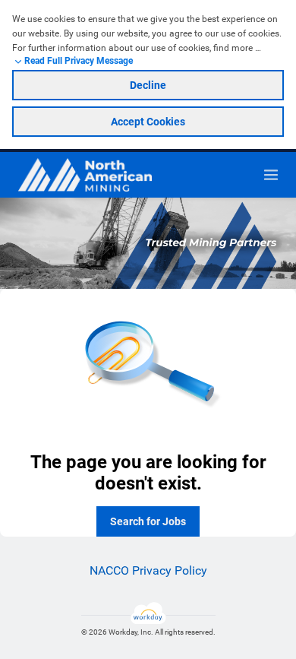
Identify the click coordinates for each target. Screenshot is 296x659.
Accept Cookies (148, 122)
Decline (148, 85)
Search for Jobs (148, 521)
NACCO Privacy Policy (148, 570)
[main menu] (271, 175)
